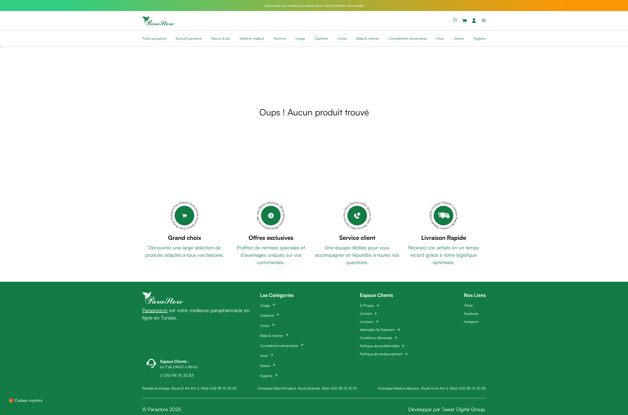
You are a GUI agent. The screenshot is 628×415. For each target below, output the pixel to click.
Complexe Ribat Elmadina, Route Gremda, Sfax (293, 388)
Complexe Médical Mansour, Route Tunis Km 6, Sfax (417, 388)
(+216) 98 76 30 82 (222, 388)
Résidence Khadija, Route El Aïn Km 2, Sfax (174, 388)
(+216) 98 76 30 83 (471, 388)
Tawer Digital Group (463, 409)
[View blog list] (483, 21)
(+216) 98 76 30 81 (342, 388)
